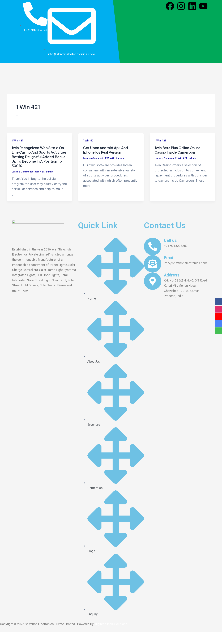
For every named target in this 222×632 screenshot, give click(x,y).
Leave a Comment (22, 171)
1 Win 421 (17, 140)
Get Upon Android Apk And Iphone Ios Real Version (105, 149)
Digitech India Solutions (111, 624)
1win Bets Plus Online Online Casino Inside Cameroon (177, 149)
